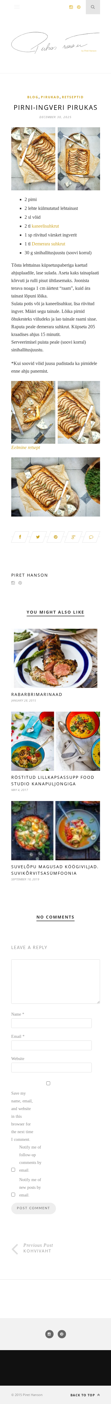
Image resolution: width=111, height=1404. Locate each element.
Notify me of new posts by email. (30, 1187)
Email (18, 1036)
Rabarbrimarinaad (36, 694)
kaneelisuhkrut (45, 226)
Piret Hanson (29, 575)
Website (17, 1058)
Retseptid (73, 97)
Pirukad (50, 97)
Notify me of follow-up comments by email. (30, 1159)
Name (17, 1014)
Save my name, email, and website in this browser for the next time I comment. (22, 1116)
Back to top (83, 1395)
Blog (32, 97)
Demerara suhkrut (48, 243)
